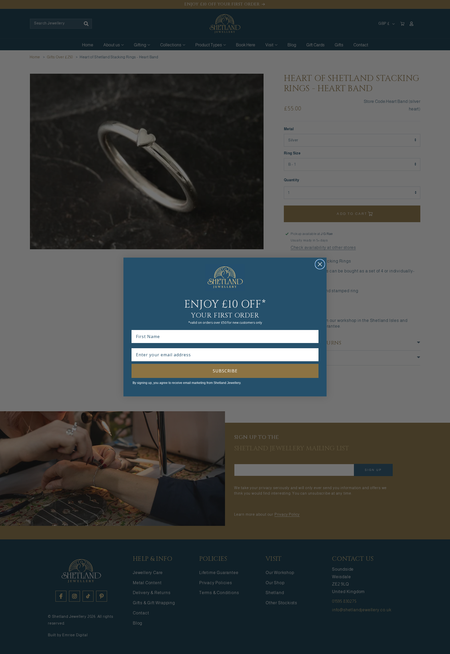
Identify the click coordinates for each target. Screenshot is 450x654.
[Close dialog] (319, 264)
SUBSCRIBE (225, 371)
